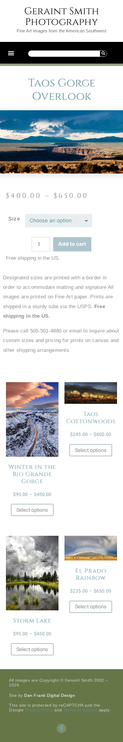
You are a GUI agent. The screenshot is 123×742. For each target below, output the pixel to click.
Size (14, 219)
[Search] (103, 53)
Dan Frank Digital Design (49, 695)
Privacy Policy (39, 710)
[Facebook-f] (61, 728)
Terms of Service (80, 710)
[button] (11, 53)
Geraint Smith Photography (61, 17)
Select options (32, 510)
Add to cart (72, 244)
